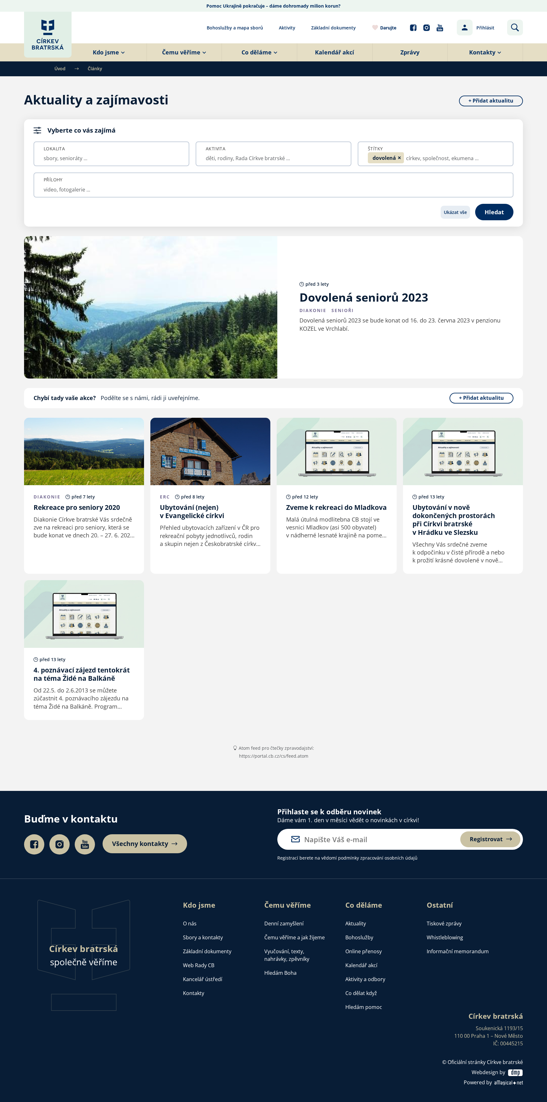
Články (95, 69)
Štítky (375, 148)
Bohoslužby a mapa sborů (235, 28)
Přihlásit (485, 28)
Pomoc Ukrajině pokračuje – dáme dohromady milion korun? (273, 6)
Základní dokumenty (333, 28)
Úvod (60, 69)
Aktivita (215, 148)
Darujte (388, 28)
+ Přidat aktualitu (490, 101)
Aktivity (287, 28)
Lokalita (54, 148)
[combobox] (111, 158)
